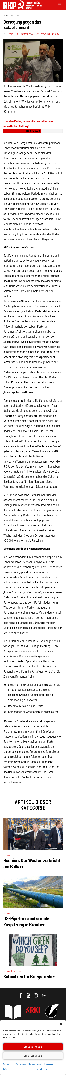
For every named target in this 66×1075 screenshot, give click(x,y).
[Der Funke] (21, 8)
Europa (10, 33)
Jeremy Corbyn (39, 33)
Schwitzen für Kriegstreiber (29, 976)
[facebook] (21, 993)
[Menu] (60, 4)
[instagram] (36, 993)
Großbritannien (24, 33)
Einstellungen (33, 1055)
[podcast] (44, 993)
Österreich (16, 971)
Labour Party (53, 33)
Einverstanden (33, 1046)
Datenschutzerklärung (25, 1063)
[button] (61, 1024)
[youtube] (28, 993)
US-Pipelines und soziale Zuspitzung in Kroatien (26, 921)
